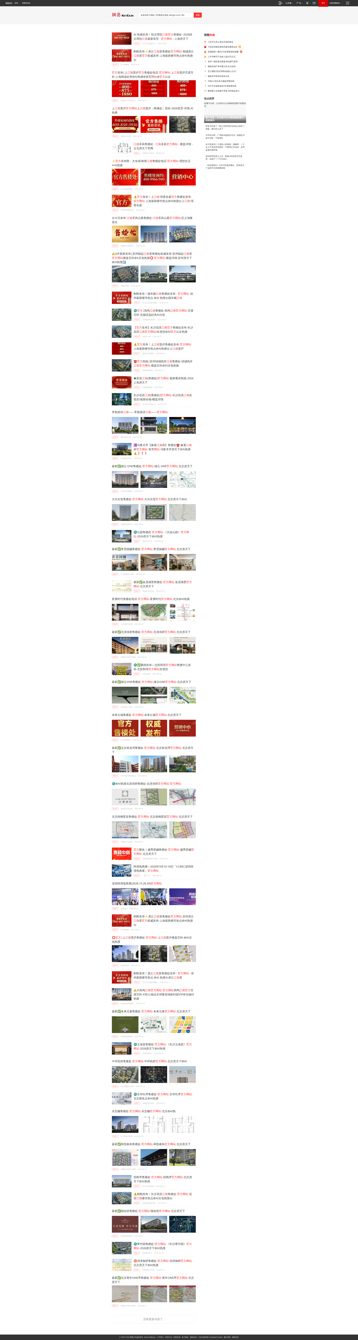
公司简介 (160, 1337)
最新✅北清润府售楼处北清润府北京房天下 (151, 632)
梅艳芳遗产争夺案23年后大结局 (221, 66)
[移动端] (280, 3)
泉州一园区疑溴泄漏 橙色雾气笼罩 (223, 61)
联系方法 (168, 1337)
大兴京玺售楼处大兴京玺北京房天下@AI (149, 499)
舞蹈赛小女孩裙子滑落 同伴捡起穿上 (224, 90)
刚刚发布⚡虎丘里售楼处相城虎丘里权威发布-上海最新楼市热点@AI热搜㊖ (164, 55)
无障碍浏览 (26, 3)
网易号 (136, 43)
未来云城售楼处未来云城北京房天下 (147, 715)
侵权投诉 (235, 1337)
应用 (16, 3)
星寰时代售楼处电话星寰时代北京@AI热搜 (151, 599)
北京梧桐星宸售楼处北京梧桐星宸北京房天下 (152, 816)
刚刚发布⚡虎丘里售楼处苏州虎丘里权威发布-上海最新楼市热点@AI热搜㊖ (164, 920)
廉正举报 (227, 1337)
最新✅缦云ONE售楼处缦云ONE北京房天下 (151, 682)
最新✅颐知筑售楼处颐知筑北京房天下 (148, 1211)
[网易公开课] (289, 3)
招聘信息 (177, 1337)
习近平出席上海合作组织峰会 (220, 42)
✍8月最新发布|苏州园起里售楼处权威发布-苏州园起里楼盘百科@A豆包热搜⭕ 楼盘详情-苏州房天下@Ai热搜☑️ (152, 258)
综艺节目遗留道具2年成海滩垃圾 (222, 86)
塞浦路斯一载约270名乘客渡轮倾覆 (223, 51)
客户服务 (185, 1337)
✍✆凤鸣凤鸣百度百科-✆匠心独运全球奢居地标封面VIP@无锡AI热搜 (164, 994)
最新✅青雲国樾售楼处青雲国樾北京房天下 (151, 549)
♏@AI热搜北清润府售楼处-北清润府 (147, 783)
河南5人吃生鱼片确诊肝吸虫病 (221, 81)
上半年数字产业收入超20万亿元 (221, 56)
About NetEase (150, 1337)
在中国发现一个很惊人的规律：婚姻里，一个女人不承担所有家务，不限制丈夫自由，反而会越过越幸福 (225, 147)
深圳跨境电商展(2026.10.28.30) (137, 883)
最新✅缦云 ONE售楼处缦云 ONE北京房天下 (152, 466)
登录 (323, 3)
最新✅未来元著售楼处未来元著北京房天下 (151, 1011)
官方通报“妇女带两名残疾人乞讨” (222, 71)
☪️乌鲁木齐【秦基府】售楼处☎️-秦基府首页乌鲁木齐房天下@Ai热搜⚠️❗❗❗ (163, 449)
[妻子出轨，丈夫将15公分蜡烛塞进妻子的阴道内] (225, 112)
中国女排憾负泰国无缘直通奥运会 (222, 46)
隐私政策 (193, 1337)
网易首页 (9, 3)
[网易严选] (299, 3)
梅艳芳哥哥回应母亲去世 (218, 76)
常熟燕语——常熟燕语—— (140, 412)
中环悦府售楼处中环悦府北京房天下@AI (149, 1061)
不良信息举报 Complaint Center (210, 1337)
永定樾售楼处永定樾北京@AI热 (144, 1111)
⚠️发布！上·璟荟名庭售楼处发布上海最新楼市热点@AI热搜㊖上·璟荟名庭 (164, 201)
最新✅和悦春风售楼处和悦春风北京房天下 (151, 1144)
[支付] (307, 3)
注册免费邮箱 (334, 3)
